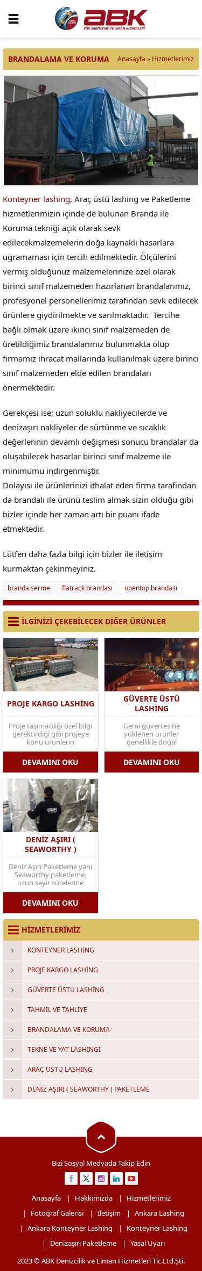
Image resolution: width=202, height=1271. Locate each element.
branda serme (29, 588)
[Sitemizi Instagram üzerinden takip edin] (101, 1178)
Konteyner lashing (36, 198)
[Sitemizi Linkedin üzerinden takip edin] (116, 1178)
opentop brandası (150, 588)
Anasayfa (131, 58)
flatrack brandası (87, 588)
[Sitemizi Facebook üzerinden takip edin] (71, 1178)
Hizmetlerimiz (173, 58)
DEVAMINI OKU (50, 762)
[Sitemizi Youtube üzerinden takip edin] (131, 1178)
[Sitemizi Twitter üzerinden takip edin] (86, 1178)
